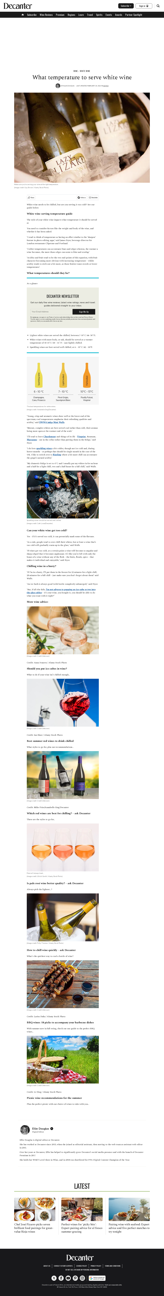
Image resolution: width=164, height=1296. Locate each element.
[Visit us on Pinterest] (75, 1278)
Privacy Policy (96, 1266)
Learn (81, 15)
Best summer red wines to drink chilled (50, 741)
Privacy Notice (88, 317)
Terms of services (54, 317)
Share (32, 197)
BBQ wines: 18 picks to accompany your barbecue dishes (60, 1023)
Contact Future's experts (63, 1266)
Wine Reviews (46, 15)
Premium (60, 15)
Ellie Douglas (68, 86)
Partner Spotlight (133, 15)
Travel (90, 15)
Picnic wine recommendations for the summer (54, 1098)
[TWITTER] (52, 1128)
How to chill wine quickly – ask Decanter (51, 950)
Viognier (81, 436)
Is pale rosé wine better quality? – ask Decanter (55, 883)
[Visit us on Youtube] (68, 1278)
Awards (118, 15)
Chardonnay (49, 436)
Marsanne (32, 439)
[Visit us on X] (54, 1278)
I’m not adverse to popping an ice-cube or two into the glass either (61, 591)
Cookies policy (81, 1266)
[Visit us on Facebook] (61, 1278)
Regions (71, 15)
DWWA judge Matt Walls (51, 422)
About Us (46, 1266)
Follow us (83, 197)
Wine (75, 71)
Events (109, 15)
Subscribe (125, 5)
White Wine (85, 71)
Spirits (99, 15)
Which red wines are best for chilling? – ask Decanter (58, 813)
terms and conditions (112, 1266)
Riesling (57, 454)
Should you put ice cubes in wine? (47, 669)
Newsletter (95, 197)
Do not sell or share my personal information (82, 1269)
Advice (106, 86)
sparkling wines (44, 448)
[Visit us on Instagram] (82, 1278)
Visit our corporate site (113, 1285)
